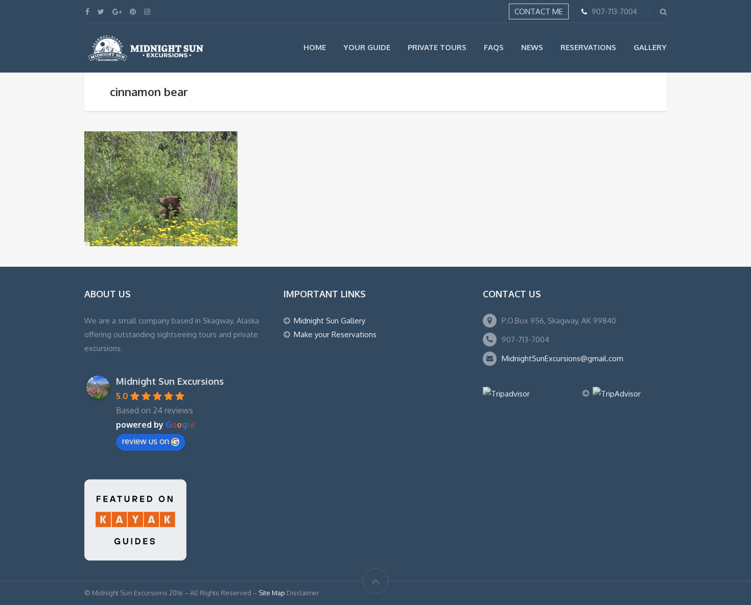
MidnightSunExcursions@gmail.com (562, 358)
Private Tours (437, 47)
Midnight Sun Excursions (170, 381)
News (532, 47)
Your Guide (366, 47)
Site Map (272, 593)
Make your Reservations (335, 334)
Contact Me (538, 11)
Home (314, 47)
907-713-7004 (614, 11)
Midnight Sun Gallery (329, 320)
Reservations (588, 47)
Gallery (650, 47)
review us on (145, 441)
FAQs (494, 47)
